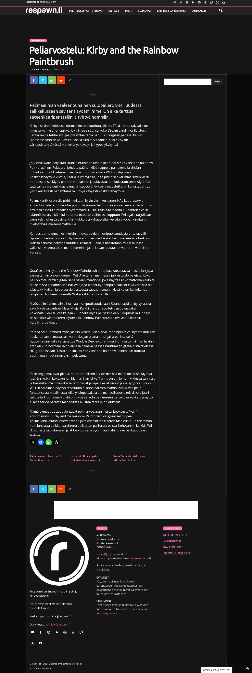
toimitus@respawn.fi (58, 624)
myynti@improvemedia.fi (111, 554)
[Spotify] (199, 3)
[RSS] (193, 3)
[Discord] (174, 3)
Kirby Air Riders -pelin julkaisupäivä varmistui (85, 458)
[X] (217, 3)
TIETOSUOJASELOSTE (177, 553)
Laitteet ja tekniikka (171, 10)
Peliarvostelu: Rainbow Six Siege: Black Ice (46, 458)
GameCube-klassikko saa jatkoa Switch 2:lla (129, 458)
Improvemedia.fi (141, 558)
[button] (220, 10)
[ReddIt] (61, 80)
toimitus (46, 69)
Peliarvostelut (38, 40)
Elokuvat (144, 10)
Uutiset (113, 10)
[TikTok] (205, 3)
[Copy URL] (70, 80)
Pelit (128, 10)
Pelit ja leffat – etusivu (86, 10)
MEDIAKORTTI (172, 541)
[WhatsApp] (52, 80)
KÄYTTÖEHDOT (173, 547)
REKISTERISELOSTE (175, 535)
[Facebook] (181, 3)
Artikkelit (199, 10)
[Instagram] (187, 3)
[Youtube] (223, 3)
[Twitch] (211, 3)
